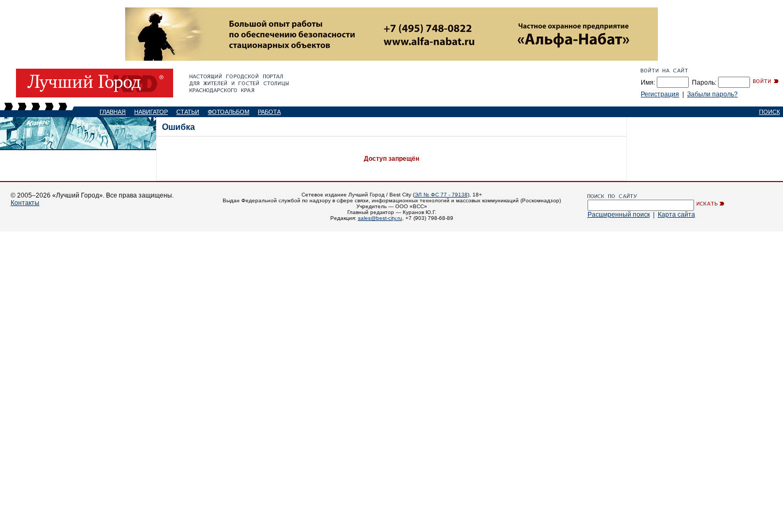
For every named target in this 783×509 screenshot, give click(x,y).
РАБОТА (269, 112)
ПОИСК (769, 112)
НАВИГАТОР (151, 112)
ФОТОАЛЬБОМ (228, 112)
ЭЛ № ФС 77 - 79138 (441, 195)
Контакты (25, 203)
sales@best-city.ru (380, 218)
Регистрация (660, 94)
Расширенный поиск (619, 214)
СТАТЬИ (187, 112)
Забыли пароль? (712, 94)
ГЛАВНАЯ (113, 112)
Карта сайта (676, 214)
